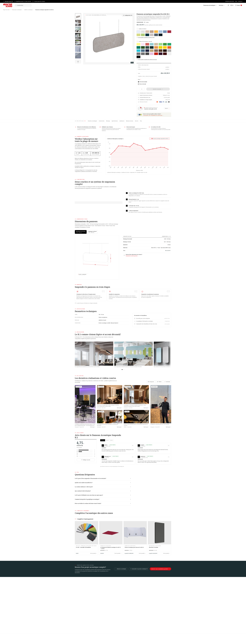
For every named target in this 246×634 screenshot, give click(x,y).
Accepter (115, 321)
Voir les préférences (131, 321)
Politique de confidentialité (127, 324)
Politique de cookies (117, 324)
